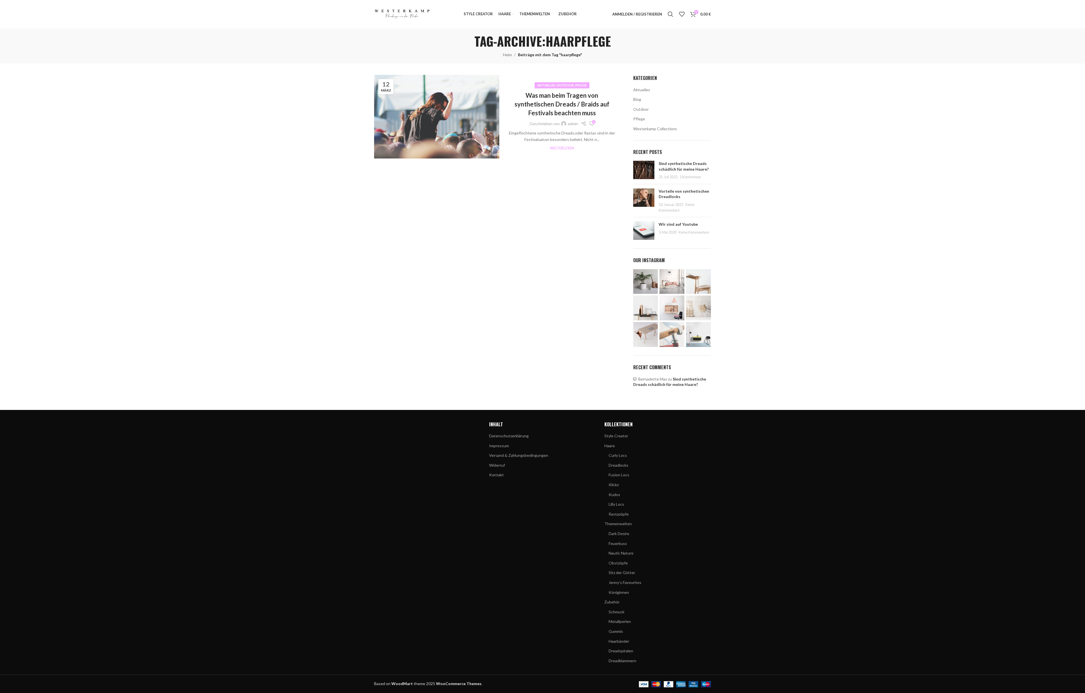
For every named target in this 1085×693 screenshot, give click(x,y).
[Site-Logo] (402, 13)
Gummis (616, 631)
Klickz (614, 484)
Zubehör (612, 601)
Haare (609, 445)
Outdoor (565, 85)
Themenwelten (618, 523)
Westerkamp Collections (655, 128)
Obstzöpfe (618, 563)
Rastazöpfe (619, 514)
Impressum (499, 445)
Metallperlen (620, 621)
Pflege (581, 85)
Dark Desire (619, 533)
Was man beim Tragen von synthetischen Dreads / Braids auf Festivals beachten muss (562, 104)
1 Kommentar (690, 177)
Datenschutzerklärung (509, 435)
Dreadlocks (618, 465)
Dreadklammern (622, 660)
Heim (507, 54)
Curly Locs (618, 455)
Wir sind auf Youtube (678, 224)
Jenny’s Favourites (625, 582)
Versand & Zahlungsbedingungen (518, 455)
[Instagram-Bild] (645, 281)
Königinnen (619, 592)
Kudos (614, 494)
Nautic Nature (621, 553)
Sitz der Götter (622, 572)
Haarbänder (619, 641)
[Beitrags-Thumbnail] (643, 170)
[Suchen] (670, 14)
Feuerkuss (618, 543)
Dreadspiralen (621, 650)
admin (573, 123)
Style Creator (616, 435)
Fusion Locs (619, 474)
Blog (637, 99)
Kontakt (496, 474)
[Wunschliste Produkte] (681, 14)
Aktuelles (546, 85)
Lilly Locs (616, 504)
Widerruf (497, 465)
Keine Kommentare (694, 232)
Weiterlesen (562, 148)
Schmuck (616, 611)
